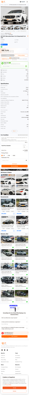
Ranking (2, 371)
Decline (14, 391)
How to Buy (3, 359)
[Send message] (26, 66)
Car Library (17, 355)
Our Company (18, 367)
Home (2, 4)
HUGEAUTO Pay (18, 361)
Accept (14, 387)
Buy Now (8, 55)
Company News (4, 367)
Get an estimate (22, 55)
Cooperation (17, 371)
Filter (16, 359)
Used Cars (6, 4)
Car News (3, 369)
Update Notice (18, 373)
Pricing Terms (4, 153)
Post (2, 373)
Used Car (3, 355)
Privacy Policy (8, 384)
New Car (3, 357)
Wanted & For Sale (5, 361)
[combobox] (14, 160)
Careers (16, 369)
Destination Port (5, 157)
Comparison (17, 357)
